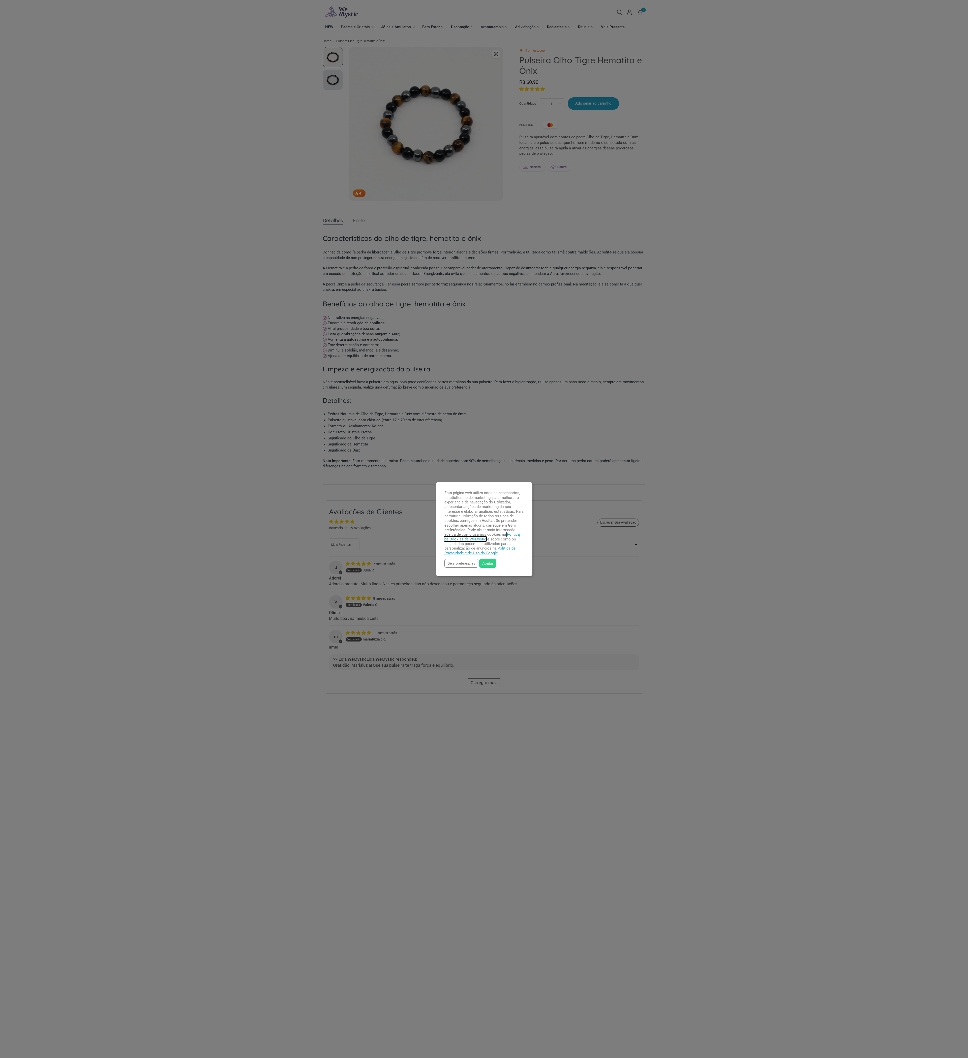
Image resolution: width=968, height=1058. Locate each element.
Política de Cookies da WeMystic (482, 536)
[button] (461, 563)
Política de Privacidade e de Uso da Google (480, 550)
